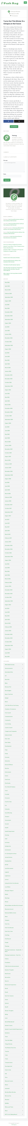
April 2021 (7, 401)
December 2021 (8, 375)
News (6, 916)
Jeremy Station (8, 857)
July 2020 (7, 426)
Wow (6, 1110)
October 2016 (8, 552)
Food (6, 790)
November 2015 (8, 593)
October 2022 (8, 341)
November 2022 (8, 338)
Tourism (7, 1051)
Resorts (7, 981)
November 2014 (8, 638)
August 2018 (8, 478)
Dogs (6, 749)
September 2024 (9, 297)
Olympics (7, 920)
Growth (7, 823)
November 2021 (8, 378)
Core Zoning (8, 723)
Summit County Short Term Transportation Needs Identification (13, 247)
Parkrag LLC (14, 1124)
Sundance (7, 1032)
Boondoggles (8, 690)
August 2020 (8, 423)
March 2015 (7, 623)
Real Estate (7, 973)
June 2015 (7, 612)
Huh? (6, 838)
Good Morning (8, 812)
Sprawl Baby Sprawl (9, 1021)
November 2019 (8, 449)
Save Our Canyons (9, 995)
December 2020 (8, 408)
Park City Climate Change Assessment (12, 244)
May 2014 (7, 656)
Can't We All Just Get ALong (11, 705)
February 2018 (8, 497)
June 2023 (7, 330)
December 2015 (8, 589)
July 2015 (7, 608)
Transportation (8, 1062)
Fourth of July (8, 801)
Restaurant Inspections (10, 984)
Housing (7, 835)
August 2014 (8, 649)
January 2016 (8, 586)
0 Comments (14, 15)
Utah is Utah (8, 1070)
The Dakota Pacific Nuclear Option (11, 264)
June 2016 (7, 567)
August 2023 (8, 323)
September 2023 (9, 319)
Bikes (6, 683)
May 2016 (7, 571)
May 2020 (7, 434)
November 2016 (8, 549)
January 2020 (8, 445)
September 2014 (9, 645)
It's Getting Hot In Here (10, 853)
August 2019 (8, 456)
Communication (9, 716)
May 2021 (7, 397)
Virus (6, 1077)
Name (4, 174)
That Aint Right (8, 1040)
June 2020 (7, 430)
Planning (7, 946)
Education (7, 761)
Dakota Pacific (8, 735)
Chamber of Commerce (10, 709)
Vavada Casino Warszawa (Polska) (11, 257)
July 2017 (7, 519)
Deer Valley (7, 742)
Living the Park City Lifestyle (12, 883)
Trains (6, 1058)
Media (6, 894)
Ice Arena (7, 842)
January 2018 (8, 501)
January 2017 (8, 541)
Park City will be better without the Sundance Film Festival (13, 220)
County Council (8, 727)
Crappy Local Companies (11, 731)
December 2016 (8, 545)
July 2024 (7, 304)
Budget (6, 698)
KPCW (6, 864)
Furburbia (7, 809)
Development (8, 746)
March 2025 (7, 289)
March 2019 (7, 460)
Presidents (7, 962)
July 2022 (7, 352)
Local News (7, 886)
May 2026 (7, 282)
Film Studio (7, 783)
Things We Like (8, 1044)
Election (7, 768)
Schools (7, 1003)
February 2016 (8, 582)
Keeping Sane (8, 861)
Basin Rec (7, 679)
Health (6, 827)
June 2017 (7, 523)
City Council (8, 712)
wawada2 (7, 1088)
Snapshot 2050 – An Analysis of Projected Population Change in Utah (13, 250)
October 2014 (8, 641)
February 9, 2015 (14, 13)
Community (7, 720)
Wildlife (7, 1103)
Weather (18, 11)
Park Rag (7, 935)
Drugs (6, 753)
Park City (7, 924)
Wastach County (9, 1081)
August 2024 (8, 301)
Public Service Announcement (12, 966)
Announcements (9, 668)
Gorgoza (7, 816)
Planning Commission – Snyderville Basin (13, 950)
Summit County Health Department (13, 1029)
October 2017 (8, 508)
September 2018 (9, 475)
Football (7, 794)
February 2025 (8, 293)
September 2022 (9, 345)
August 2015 (8, 604)
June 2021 (7, 393)
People (6, 942)
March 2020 (7, 441)
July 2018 (7, 482)
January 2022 (8, 371)
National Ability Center (10, 912)
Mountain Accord (9, 909)
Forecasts (7, 798)
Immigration (8, 846)
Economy (7, 757)
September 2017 (9, 512)
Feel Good (7, 779)
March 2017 (7, 534)
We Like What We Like (10, 1092)
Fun (6, 805)
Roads (6, 992)
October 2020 (8, 415)
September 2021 (9, 386)
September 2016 (9, 556)
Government (8, 820)
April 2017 (7, 530)
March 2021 (7, 404)
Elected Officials (9, 764)
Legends (7, 872)
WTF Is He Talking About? (11, 1114)
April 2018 (7, 489)
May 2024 (7, 308)
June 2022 (7, 356)
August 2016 (8, 560)
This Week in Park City (10, 1047)
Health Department (9, 831)
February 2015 (8, 627)
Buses (6, 701)
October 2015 (8, 597)
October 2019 (8, 452)
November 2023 (8, 315)
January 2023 (8, 334)
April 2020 (7, 438)
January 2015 (8, 630)
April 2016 (7, 575)
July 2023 (7, 326)
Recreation (7, 977)
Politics (7, 958)
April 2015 (7, 619)
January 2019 (8, 467)
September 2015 (9, 601)
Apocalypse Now (9, 672)
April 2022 (7, 363)
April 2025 (7, 286)
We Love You (8, 1095)
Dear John (7, 738)
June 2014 (7, 652)
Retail (6, 988)
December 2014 (8, 634)
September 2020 (9, 419)
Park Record (8, 938)
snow (6, 1018)
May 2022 (7, 360)
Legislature (7, 875)
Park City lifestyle (9, 927)
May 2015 (7, 615)
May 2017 (7, 526)
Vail (6, 1073)
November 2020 (8, 412)
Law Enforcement (9, 868)
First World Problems (10, 786)
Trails (6, 1055)
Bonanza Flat (8, 686)
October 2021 (8, 382)
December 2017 (8, 504)
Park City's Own (9, 931)
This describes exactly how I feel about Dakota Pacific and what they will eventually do (12, 269)
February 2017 (8, 538)
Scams (6, 999)
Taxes (6, 1036)
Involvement (8, 849)
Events (6, 775)
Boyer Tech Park (9, 694)
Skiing (6, 1014)
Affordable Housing (9, 664)
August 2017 (8, 515)
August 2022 (8, 349)
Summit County (8, 1025)
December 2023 (8, 312)
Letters (7, 879)
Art (6, 675)
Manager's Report (9, 890)
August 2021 (8, 389)
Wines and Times (9, 1107)
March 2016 (7, 578)
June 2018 (7, 486)
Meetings (7, 898)
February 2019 (8, 464)
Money (6, 901)
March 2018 (7, 493)
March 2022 (7, 367)
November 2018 (8, 471)
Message (5, 160)
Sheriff (6, 1007)
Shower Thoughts (9, 1010)
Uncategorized (8, 1066)
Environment (8, 772)
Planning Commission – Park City (13, 955)
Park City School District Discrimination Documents (12, 237)
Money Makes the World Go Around (13, 905)
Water (6, 1084)
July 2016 (7, 564)
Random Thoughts (9, 969)
